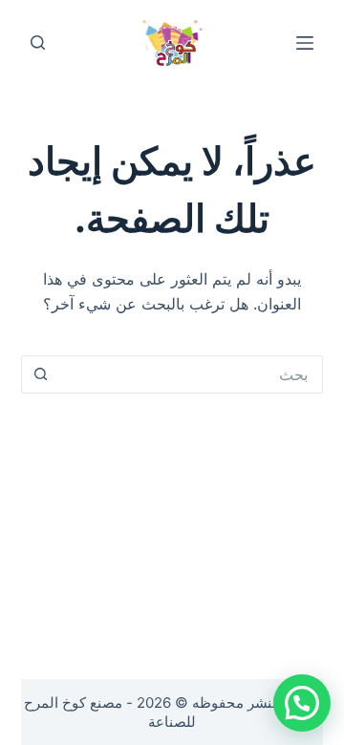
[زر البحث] (40, 374)
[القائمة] (304, 43)
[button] (302, 703)
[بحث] (38, 42)
